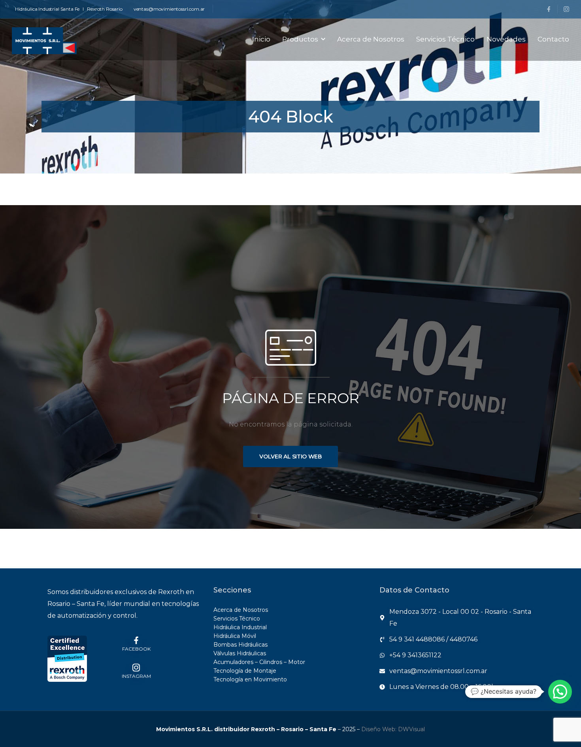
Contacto (553, 39)
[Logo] (44, 40)
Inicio (261, 39)
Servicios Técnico (445, 39)
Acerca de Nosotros (370, 39)
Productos (300, 39)
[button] (560, 692)
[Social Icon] (549, 9)
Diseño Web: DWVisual (393, 729)
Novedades (506, 39)
